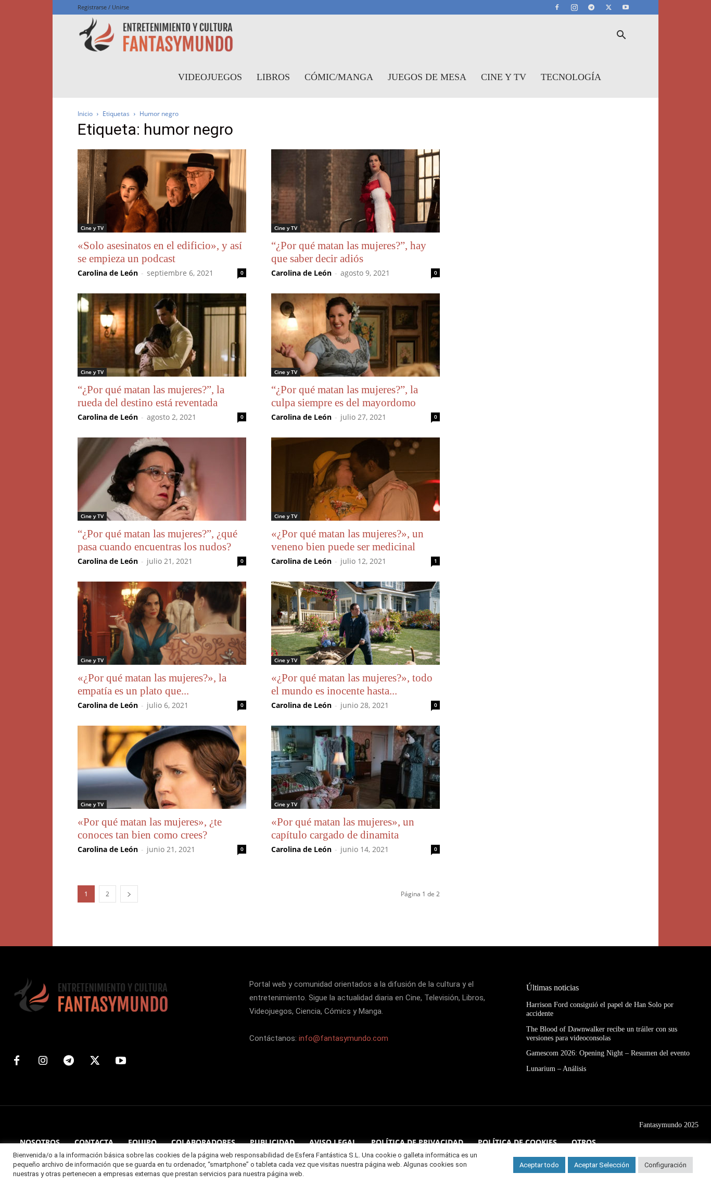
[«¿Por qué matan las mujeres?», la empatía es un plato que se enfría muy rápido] (162, 623)
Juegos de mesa (427, 77)
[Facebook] (557, 7)
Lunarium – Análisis (556, 1069)
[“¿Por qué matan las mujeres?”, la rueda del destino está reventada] (162, 335)
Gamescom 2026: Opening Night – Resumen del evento (608, 1053)
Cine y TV (503, 77)
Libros (273, 77)
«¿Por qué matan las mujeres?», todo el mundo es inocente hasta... (352, 684)
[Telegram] (591, 7)
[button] (620, 36)
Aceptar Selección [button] (601, 1165)
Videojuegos (210, 77)
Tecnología (571, 77)
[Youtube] (625, 7)
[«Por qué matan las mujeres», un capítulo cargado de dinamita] (355, 767)
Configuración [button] (665, 1165)
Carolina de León (108, 273)
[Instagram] (574, 7)
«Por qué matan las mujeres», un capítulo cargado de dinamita (342, 828)
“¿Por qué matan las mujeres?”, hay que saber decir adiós (348, 252)
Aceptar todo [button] (539, 1165)
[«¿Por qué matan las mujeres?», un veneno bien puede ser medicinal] (355, 479)
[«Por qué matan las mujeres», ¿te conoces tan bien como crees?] (162, 767)
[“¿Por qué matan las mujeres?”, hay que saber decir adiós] (355, 191)
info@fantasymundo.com (343, 1038)
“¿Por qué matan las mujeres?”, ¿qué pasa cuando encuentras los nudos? (157, 540)
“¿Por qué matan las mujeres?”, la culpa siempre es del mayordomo (344, 396)
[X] (608, 7)
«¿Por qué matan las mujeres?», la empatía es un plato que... (152, 684)
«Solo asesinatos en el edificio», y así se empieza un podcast (160, 252)
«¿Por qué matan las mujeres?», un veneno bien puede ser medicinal (347, 540)
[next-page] (129, 894)
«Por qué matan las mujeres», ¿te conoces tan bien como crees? (150, 828)
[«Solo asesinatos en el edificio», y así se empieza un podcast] (162, 191)
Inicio (85, 113)
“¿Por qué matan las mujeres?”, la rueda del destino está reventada (151, 396)
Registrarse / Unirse (103, 7)
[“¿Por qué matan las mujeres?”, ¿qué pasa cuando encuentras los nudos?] (162, 479)
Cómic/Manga (338, 77)
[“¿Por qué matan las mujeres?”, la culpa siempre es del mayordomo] (355, 335)
